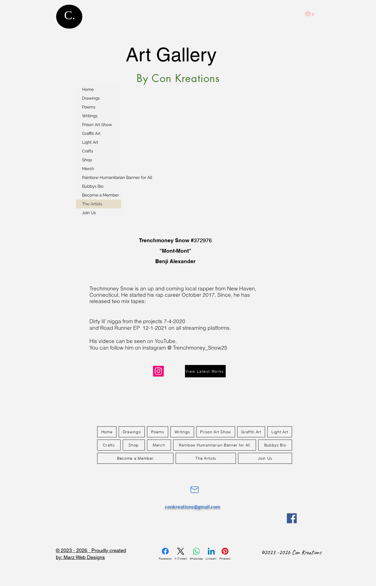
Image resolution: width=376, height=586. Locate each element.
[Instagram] (158, 371)
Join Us (89, 212)
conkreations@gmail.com (192, 506)
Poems (88, 107)
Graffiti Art (91, 133)
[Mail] (194, 489)
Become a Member (100, 195)
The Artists (92, 203)
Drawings (91, 98)
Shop (87, 159)
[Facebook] (292, 518)
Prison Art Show (97, 124)
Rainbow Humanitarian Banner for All (101, 177)
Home (88, 89)
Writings (89, 115)
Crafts (87, 151)
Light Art (90, 142)
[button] (311, 13)
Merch (88, 168)
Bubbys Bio (92, 186)
